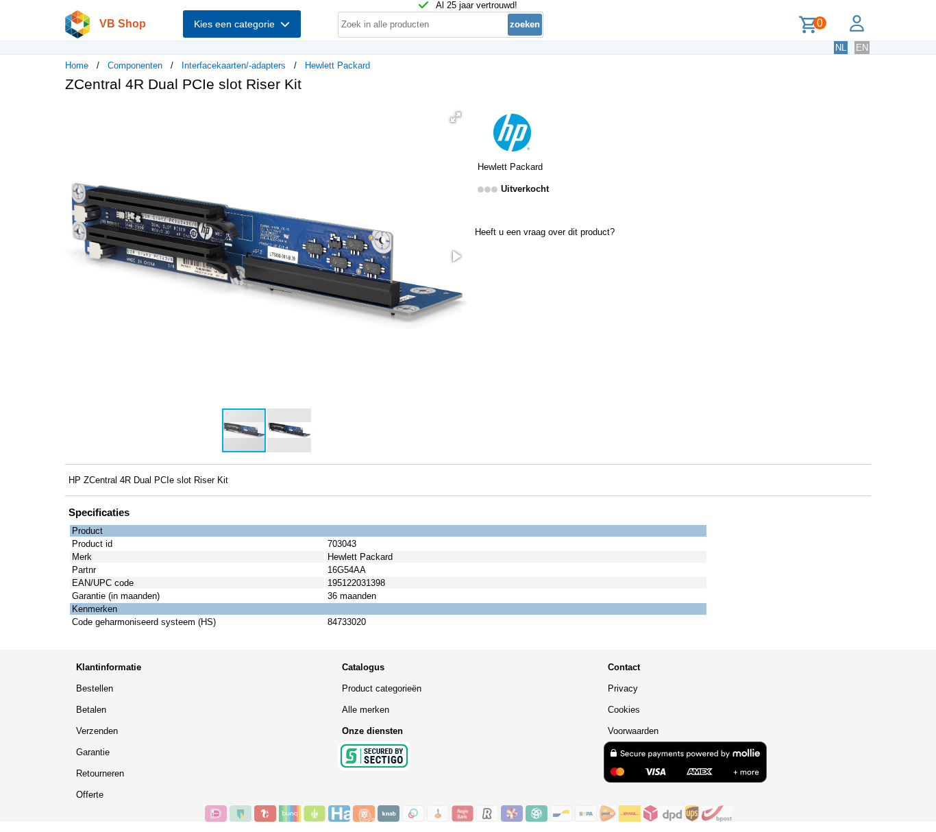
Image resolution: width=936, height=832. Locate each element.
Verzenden (97, 731)
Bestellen (94, 688)
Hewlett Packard (337, 65)
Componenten (135, 65)
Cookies (624, 710)
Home (76, 65)
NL (840, 47)
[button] (456, 117)
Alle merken (365, 710)
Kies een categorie (237, 24)
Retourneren (100, 773)
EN (862, 47)
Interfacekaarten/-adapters (234, 65)
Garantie (93, 752)
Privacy (623, 688)
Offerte (89, 795)
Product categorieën (381, 688)
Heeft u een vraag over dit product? (545, 232)
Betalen (91, 710)
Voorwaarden (633, 731)
